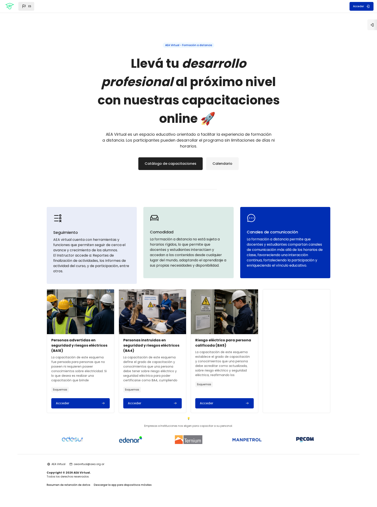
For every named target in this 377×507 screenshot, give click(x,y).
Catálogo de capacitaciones (170, 163)
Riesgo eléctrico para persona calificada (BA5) (223, 343)
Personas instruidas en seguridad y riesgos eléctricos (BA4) (151, 345)
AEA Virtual (58, 464)
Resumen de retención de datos (68, 485)
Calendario (222, 163)
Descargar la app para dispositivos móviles (123, 485)
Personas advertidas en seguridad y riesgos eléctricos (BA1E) (79, 345)
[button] (26, 6)
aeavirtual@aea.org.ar (89, 464)
